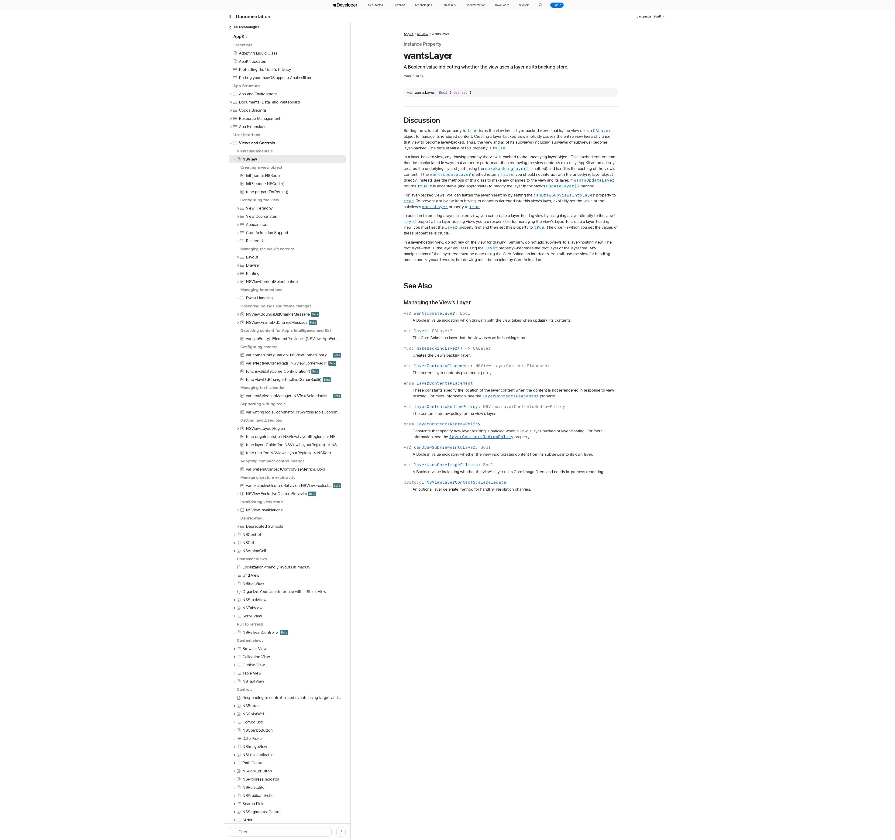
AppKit (409, 34)
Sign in (557, 5)
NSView (422, 34)
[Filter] (282, 831)
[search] (280, 832)
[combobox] (282, 831)
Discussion (422, 120)
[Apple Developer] (345, 5)
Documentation (253, 16)
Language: (644, 16)
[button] (540, 5)
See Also (418, 286)
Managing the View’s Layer (437, 302)
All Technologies (246, 27)
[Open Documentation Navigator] (231, 16)
